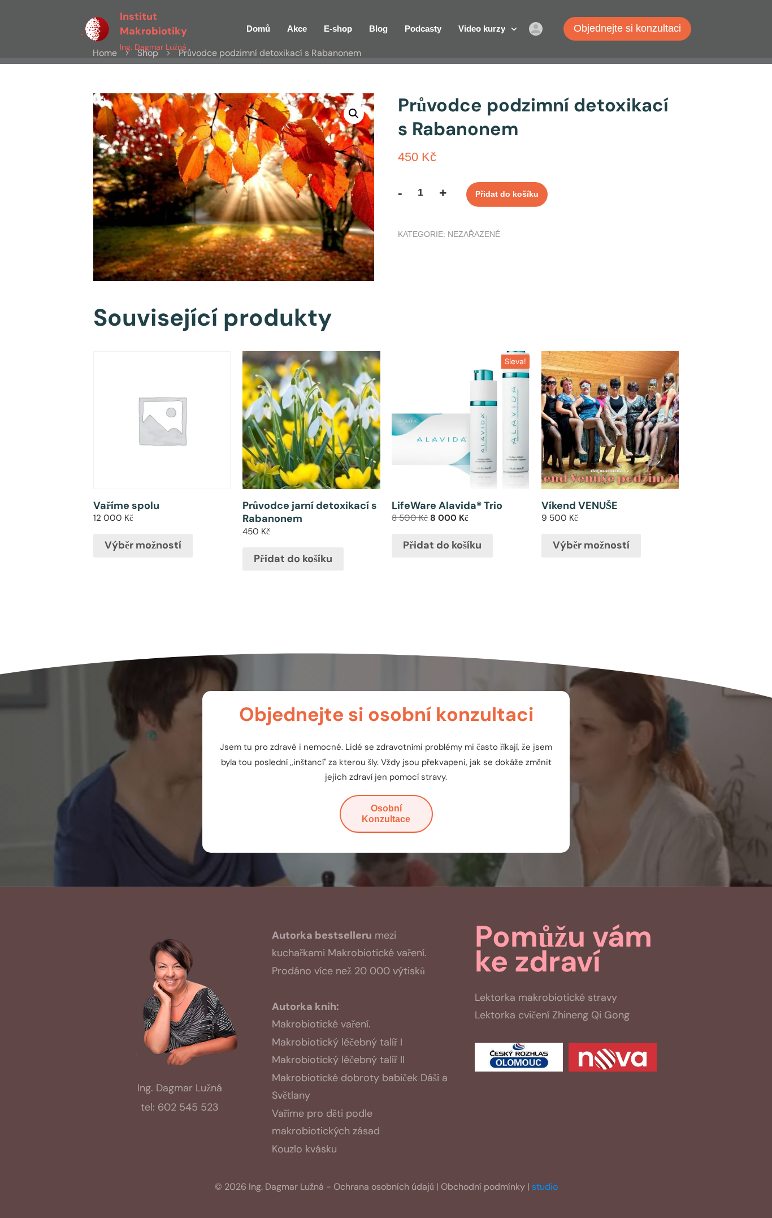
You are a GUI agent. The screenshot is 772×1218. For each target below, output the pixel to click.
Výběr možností (143, 545)
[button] (354, 113)
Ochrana (383, 1187)
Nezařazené (474, 234)
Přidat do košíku (507, 193)
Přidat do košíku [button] (293, 558)
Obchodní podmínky (483, 1187)
